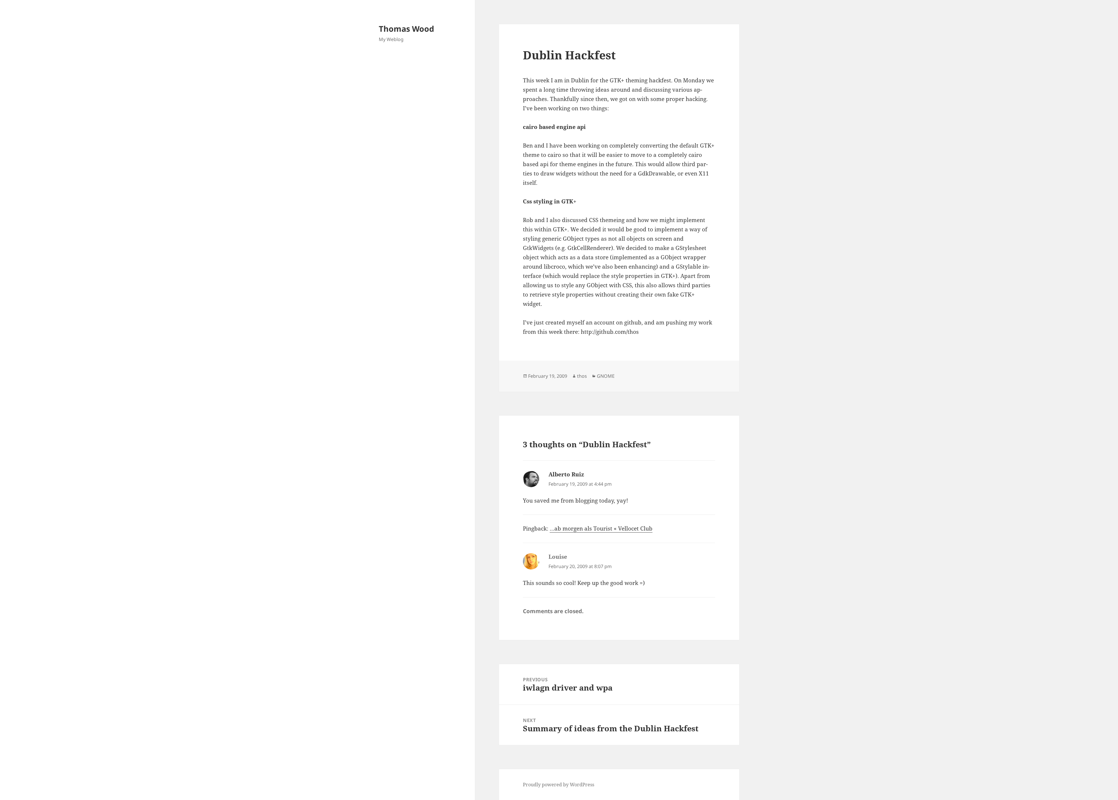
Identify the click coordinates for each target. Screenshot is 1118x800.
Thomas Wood (406, 28)
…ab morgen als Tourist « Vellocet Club (601, 528)
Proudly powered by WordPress (558, 784)
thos (582, 376)
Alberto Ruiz (566, 474)
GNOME (606, 376)
